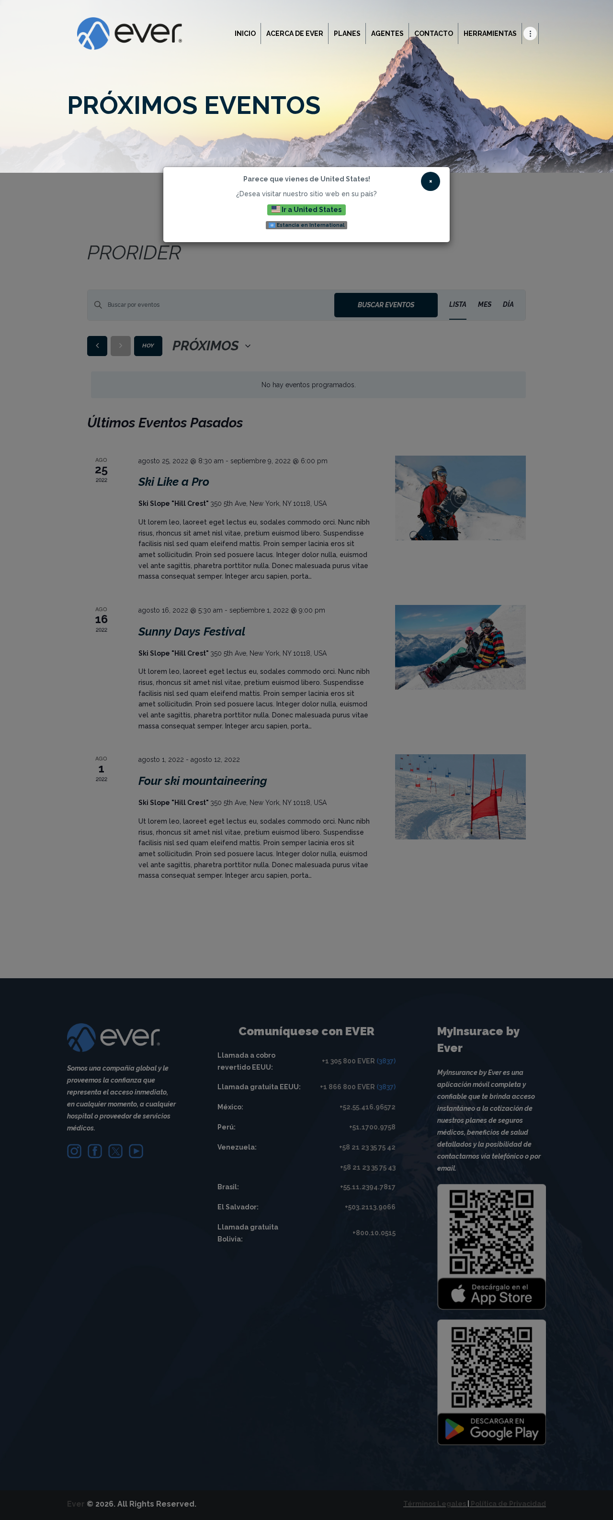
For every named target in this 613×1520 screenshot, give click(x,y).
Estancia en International (309, 225)
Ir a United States (310, 209)
